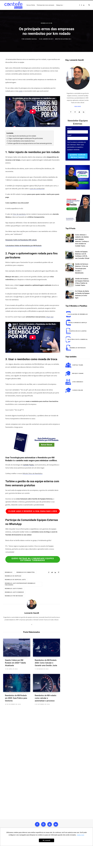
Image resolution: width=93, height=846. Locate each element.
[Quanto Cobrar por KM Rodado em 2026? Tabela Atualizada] (16, 648)
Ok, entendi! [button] (46, 840)
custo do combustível (37, 188)
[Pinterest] (58, 572)
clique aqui (49, 317)
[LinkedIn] (55, 572)
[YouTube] (49, 824)
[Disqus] (31, 734)
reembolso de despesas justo (15, 579)
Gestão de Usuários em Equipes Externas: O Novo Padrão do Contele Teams (82, 282)
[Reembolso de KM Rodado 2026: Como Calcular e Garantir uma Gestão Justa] (46, 648)
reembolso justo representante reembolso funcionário (20, 584)
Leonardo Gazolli (31, 39)
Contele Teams (28, 465)
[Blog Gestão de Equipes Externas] (13, 5)
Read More (77, 106)
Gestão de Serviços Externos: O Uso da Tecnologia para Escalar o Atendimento (81, 268)
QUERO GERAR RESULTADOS (77, 156)
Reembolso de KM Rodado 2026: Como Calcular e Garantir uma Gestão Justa (46, 663)
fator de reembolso (19, 214)
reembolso (8, 572)
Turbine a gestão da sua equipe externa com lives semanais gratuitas (29, 143)
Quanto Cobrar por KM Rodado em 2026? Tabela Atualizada (15, 663)
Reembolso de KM (46, 23)
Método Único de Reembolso (32, 473)
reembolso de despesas (13, 576)
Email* (69, 135)
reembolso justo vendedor (14, 592)
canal (20, 91)
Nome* (69, 128)
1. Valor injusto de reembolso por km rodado (21, 136)
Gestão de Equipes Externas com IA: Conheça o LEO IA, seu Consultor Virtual (82, 255)
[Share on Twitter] (52, 572)
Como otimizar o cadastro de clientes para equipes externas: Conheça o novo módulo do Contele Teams (82, 240)
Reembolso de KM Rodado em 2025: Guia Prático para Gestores (16, 698)
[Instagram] (43, 824)
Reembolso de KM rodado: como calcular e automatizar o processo (46, 698)
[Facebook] (37, 824)
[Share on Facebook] (48, 572)
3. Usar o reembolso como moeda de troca (20, 141)
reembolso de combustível (26, 572)
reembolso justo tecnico (14, 588)
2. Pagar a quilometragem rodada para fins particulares (25, 138)
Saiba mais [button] (80, 835)
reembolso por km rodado (14, 595)
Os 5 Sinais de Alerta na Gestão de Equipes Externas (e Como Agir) (82, 294)
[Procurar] (88, 5)
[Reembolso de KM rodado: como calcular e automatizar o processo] (46, 683)
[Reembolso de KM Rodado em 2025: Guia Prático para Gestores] (16, 683)
